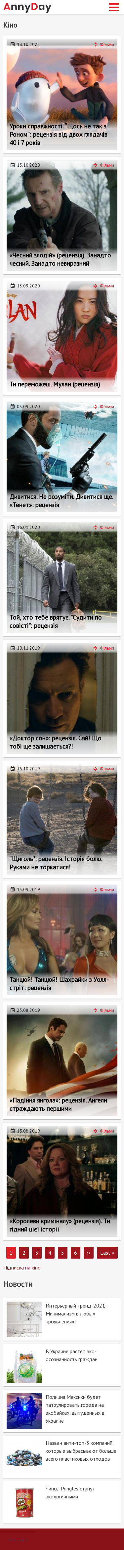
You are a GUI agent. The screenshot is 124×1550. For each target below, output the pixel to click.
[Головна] (27, 8)
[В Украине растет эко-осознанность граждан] (62, 1365)
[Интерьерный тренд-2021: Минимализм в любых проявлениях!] (62, 1319)
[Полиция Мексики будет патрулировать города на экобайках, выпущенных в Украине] (62, 1411)
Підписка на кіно (22, 1267)
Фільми (107, 44)
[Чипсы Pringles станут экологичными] (62, 1502)
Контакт (17, 1539)
